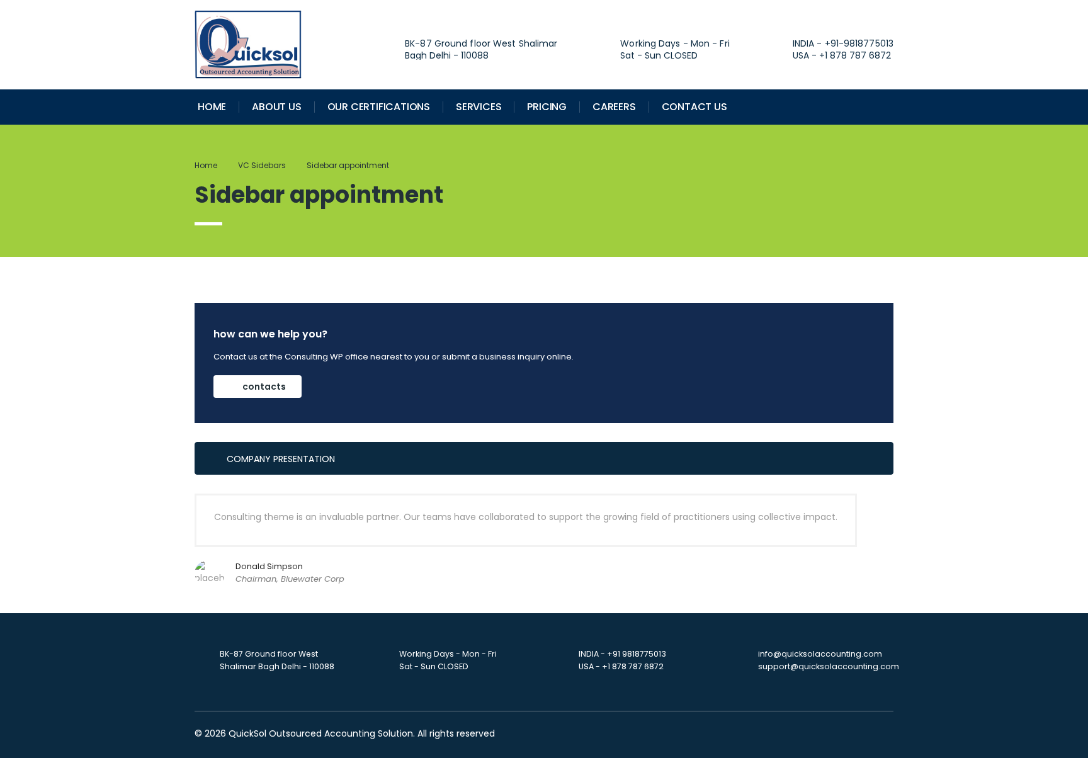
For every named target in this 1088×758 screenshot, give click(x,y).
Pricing (547, 107)
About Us (276, 107)
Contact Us (694, 107)
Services (478, 107)
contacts (264, 386)
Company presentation (281, 459)
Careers (614, 107)
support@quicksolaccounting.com (828, 666)
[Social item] (811, 107)
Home (212, 107)
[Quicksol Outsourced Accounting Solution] (248, 44)
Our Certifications (378, 107)
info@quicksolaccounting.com (820, 653)
